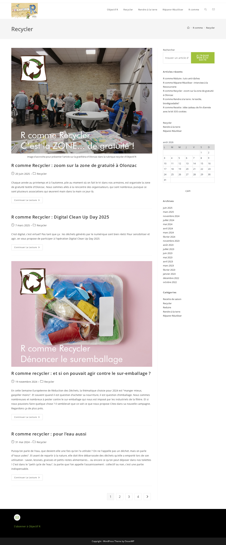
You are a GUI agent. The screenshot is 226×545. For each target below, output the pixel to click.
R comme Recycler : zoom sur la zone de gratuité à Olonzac (74, 165)
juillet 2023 (168, 249)
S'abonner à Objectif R (27, 526)
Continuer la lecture (28, 200)
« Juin (188, 190)
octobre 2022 (170, 282)
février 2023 (169, 269)
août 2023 (168, 244)
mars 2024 (168, 232)
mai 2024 (167, 224)
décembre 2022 (171, 278)
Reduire (167, 307)
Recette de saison (172, 299)
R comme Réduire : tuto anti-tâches (181, 78)
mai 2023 (167, 257)
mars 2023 (168, 265)
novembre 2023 (171, 240)
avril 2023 (168, 261)
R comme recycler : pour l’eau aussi (49, 434)
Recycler (210, 27)
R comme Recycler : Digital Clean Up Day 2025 (60, 217)
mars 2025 (168, 211)
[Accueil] (188, 27)
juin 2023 (167, 253)
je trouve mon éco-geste (203, 57)
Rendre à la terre (171, 126)
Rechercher (169, 49)
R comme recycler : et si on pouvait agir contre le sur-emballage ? (81, 373)
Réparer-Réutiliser (172, 130)
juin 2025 (167, 207)
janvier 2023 (169, 273)
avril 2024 (168, 228)
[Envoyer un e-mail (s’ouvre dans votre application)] (213, 9)
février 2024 (169, 236)
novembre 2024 (171, 216)
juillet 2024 (168, 220)
